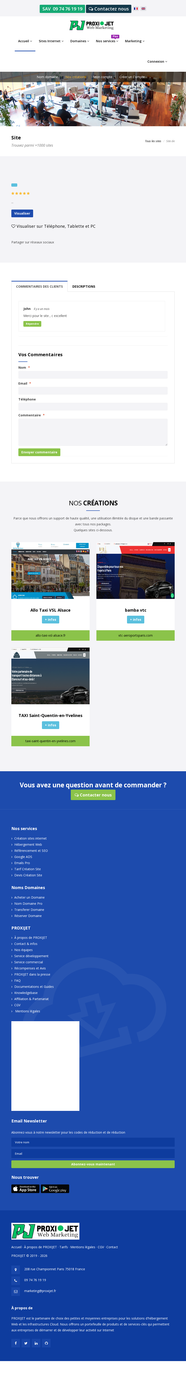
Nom (24, 367)
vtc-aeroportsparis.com (135, 635)
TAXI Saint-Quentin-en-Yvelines (50, 715)
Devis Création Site (28, 875)
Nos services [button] (107, 39)
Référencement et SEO (31, 850)
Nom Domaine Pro (28, 903)
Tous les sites (153, 141)
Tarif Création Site (27, 869)
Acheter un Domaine (29, 897)
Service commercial (28, 962)
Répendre (32, 323)
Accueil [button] (24, 41)
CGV (17, 1005)
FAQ (17, 980)
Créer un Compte (132, 77)
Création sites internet (30, 838)
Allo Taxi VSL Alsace (50, 610)
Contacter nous (95, 795)
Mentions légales (27, 1011)
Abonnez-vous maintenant (93, 1164)
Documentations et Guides (34, 986)
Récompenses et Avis (30, 968)
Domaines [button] (78, 41)
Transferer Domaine (29, 909)
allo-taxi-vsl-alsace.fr (51, 635)
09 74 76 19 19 (35, 1280)
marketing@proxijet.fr (40, 1291)
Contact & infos (25, 944)
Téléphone (27, 399)
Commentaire (31, 415)
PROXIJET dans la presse (32, 974)
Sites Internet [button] (50, 41)
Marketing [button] (133, 41)
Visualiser (22, 213)
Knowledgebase (26, 993)
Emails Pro (22, 863)
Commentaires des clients (39, 286)
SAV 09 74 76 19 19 (62, 9)
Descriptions (83, 286)
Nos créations (75, 77)
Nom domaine (47, 77)
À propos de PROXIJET (30, 937)
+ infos (50, 619)
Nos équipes (23, 950)
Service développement (31, 956)
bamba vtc (135, 610)
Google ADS (23, 857)
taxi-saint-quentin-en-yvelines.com (50, 741)
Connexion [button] (156, 61)
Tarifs (63, 1247)
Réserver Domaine (28, 916)
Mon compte (102, 77)
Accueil (16, 1247)
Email (24, 383)
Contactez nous (111, 9)
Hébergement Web (28, 844)
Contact (112, 1247)
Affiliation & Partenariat (31, 999)
